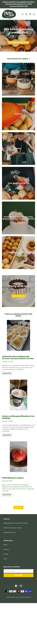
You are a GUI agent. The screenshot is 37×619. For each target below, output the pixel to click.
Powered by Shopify (25, 597)
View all (18, 507)
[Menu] (34, 14)
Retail (5, 545)
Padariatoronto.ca (10, 532)
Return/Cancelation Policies (13, 528)
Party (5, 559)
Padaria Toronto (15, 597)
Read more (7, 373)
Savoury (6, 549)
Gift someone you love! (18, 42)
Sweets (6, 554)
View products (18, 296)
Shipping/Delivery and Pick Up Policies (16, 523)
